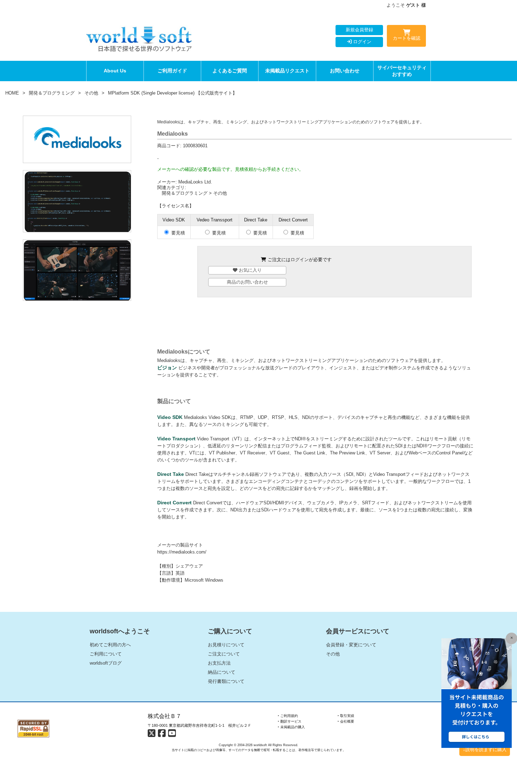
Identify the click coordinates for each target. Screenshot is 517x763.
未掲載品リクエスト (287, 70)
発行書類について (226, 681)
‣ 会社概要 (346, 721)
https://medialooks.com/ (181, 552)
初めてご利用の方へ (110, 644)
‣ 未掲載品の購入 (291, 727)
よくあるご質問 (229, 70)
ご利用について (106, 654)
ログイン (361, 41)
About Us (115, 70)
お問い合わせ (344, 70)
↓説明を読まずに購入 (484, 749)
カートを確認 (406, 38)
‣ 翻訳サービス (289, 721)
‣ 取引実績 (346, 716)
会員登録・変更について (351, 644)
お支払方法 (219, 663)
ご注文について (224, 654)
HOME (12, 93)
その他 (91, 93)
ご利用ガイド (172, 70)
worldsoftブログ (106, 663)
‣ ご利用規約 (288, 716)
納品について (221, 672)
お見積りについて (226, 644)
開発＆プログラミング (52, 93)
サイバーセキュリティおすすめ (402, 71)
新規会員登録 (359, 29)
